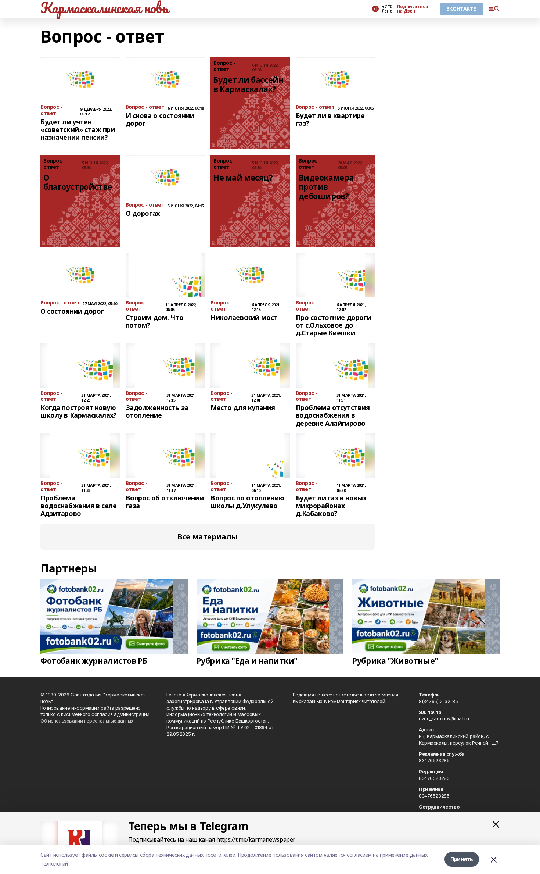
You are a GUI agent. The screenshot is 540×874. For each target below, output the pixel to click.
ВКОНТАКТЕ (461, 8)
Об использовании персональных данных (86, 721)
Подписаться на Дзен (412, 8)
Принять (461, 859)
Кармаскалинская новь (104, 8)
